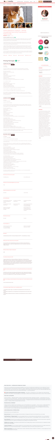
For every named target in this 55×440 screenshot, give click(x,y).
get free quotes (20, 1)
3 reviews (11, 35)
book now (18, 359)
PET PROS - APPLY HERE (47, 1)
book (13, 64)
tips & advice (26, 1)
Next (31, 14)
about (31, 1)
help (34, 1)
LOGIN (40, 1)
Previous (4, 14)
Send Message (44, 19)
